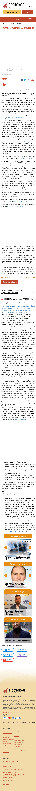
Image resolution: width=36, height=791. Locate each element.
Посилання (6, 752)
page (9, 650)
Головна (5, 24)
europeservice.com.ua (8, 747)
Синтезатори (6, 741)
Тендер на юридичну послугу (13, 769)
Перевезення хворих (19, 738)
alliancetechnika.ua (7, 733)
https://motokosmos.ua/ (8, 739)
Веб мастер (6, 737)
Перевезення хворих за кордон (20, 753)
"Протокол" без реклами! (11, 764)
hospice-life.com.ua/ (19, 740)
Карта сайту (7, 767)
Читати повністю (20, 419)
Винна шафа (17, 736)
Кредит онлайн (8, 777)
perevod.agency (7, 743)
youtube (9, 660)
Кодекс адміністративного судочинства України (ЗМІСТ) (15, 70)
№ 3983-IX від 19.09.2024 (21, 201)
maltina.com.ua (18, 744)
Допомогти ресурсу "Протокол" (13, 775)
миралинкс (5, 735)
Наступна (29, 277)
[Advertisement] (18, 49)
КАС (19, 531)
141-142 (15, 531)
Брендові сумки (18, 748)
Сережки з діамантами (8, 731)
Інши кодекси (6, 75)
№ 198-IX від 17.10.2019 (25, 158)
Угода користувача (9, 772)
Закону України (29, 142)
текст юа (5, 750)
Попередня (7, 277)
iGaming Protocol (8, 780)
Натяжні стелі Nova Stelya (20, 750)
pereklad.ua (17, 731)
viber (23, 655)
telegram (9, 655)
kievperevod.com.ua (8, 754)
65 (10, 531)
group (24, 650)
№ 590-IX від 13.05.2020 (15, 206)
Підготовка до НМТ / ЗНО (20, 734)
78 (12, 531)
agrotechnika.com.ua (8, 745)
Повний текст (7, 712)
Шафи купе (17, 746)
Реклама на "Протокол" (11, 761)
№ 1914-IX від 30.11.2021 (14, 118)
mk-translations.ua (18, 742)
